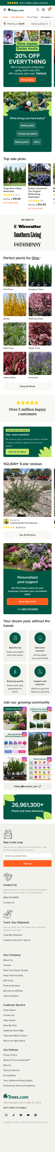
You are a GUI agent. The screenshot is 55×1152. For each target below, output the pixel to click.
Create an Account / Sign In (17, 940)
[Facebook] (21, 1115)
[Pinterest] (35, 1115)
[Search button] (37, 9)
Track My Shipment (12, 935)
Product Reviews (11, 985)
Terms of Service (11, 1070)
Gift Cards (8, 980)
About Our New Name (14, 1040)
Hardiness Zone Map (13, 1030)
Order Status (9, 1010)
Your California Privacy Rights (17, 1080)
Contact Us (8, 902)
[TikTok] (13, 1115)
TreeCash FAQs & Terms (15, 1035)
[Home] (16, 9)
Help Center (9, 1020)
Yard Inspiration (11, 996)
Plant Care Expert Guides (15, 970)
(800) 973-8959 (30, 609)
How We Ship (10, 1025)
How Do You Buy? (17, 451)
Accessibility (9, 1075)
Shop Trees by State (13, 975)
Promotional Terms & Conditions (19, 1085)
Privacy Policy (10, 1055)
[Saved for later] (22, 166)
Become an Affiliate (13, 990)
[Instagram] (6, 1115)
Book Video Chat (27, 601)
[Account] (43, 9)
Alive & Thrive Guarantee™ (16, 1060)
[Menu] (5, 9)
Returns (7, 1065)
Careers (7, 965)
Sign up (27, 863)
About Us (8, 960)
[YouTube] (28, 1115)
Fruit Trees (32, 17)
